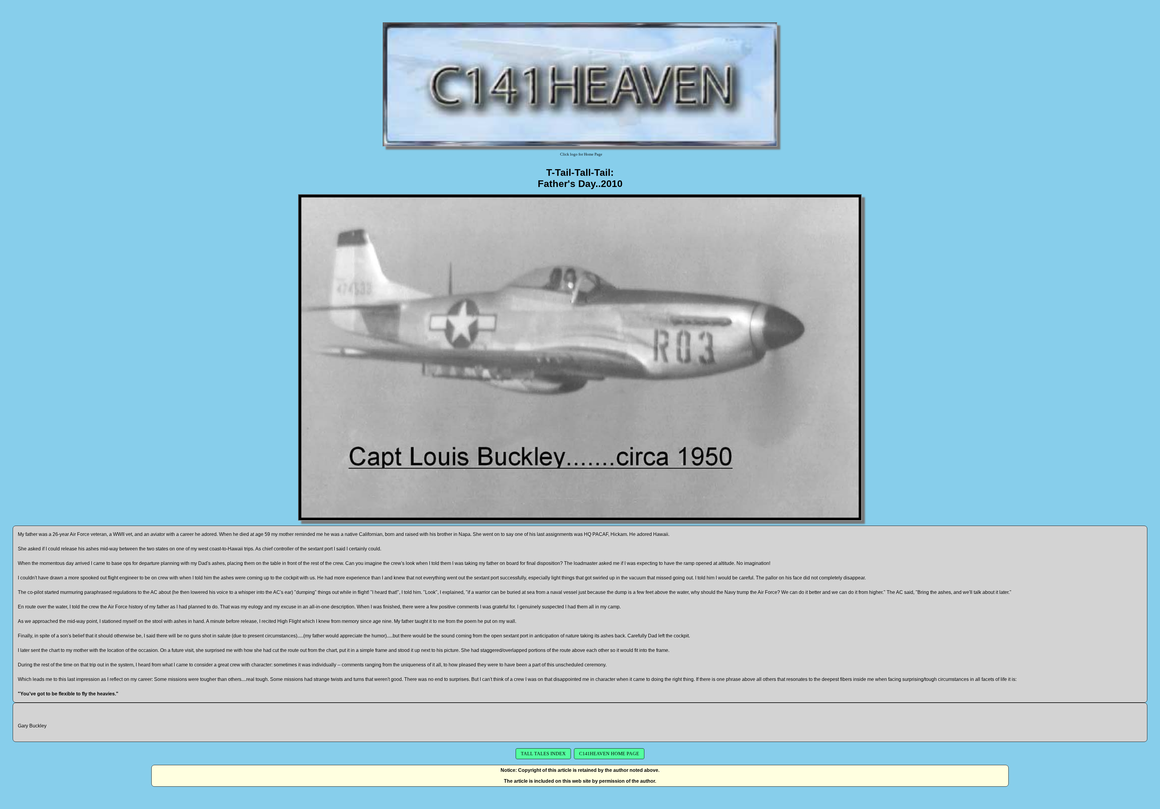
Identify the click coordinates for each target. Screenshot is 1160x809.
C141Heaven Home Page (609, 753)
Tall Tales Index (543, 753)
